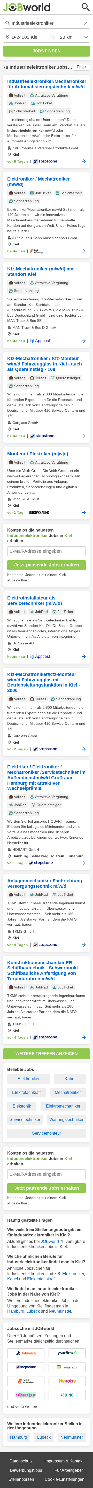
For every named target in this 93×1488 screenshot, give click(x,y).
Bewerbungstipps (26, 1470)
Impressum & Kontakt (63, 1461)
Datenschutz (21, 1461)
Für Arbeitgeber (69, 1470)
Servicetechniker (25, 1119)
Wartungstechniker (66, 1119)
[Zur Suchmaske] (86, 7)
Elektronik (22, 1106)
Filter (81, 67)
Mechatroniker (68, 1092)
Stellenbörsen (21, 1479)
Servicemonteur (46, 1133)
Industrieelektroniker (33, 67)
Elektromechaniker (63, 1106)
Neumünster (60, 1311)
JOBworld (50, 1241)
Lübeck (33, 1311)
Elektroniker (29, 1079)
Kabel (70, 1079)
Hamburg (15, 1311)
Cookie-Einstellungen (64, 1479)
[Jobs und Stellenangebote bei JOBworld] (27, 7)
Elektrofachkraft (26, 1092)
